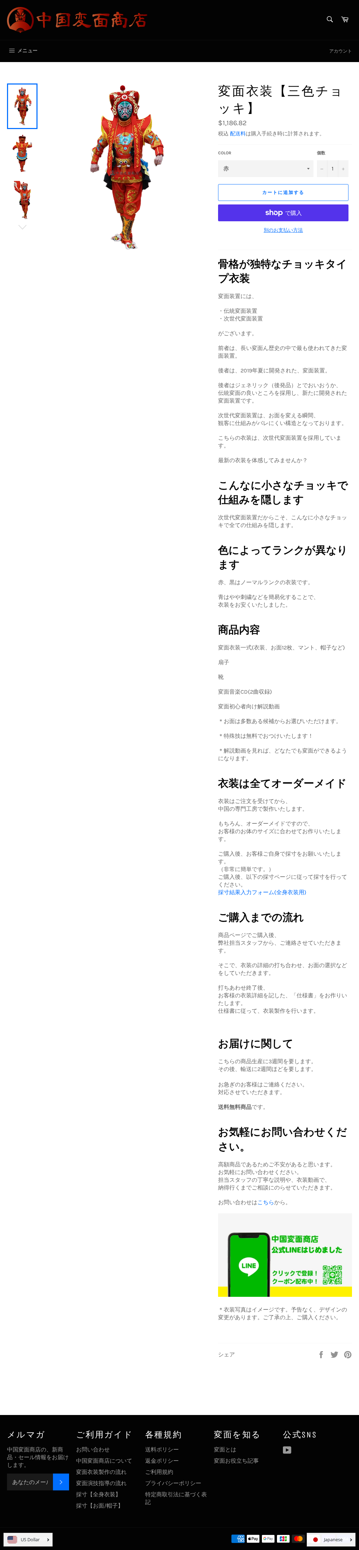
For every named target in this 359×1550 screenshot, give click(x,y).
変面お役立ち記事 (236, 1460)
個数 (321, 152)
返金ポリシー (162, 1460)
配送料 (238, 133)
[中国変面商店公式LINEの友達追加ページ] (285, 1295)
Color (224, 152)
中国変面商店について (104, 1460)
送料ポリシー (162, 1449)
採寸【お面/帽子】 (99, 1505)
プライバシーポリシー (173, 1483)
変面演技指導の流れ (101, 1483)
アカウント (340, 51)
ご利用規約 (159, 1472)
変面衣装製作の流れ (101, 1472)
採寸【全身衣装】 (98, 1494)
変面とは (225, 1449)
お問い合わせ (93, 1449)
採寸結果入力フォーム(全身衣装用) (262, 892)
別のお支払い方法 (283, 230)
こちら (265, 1202)
